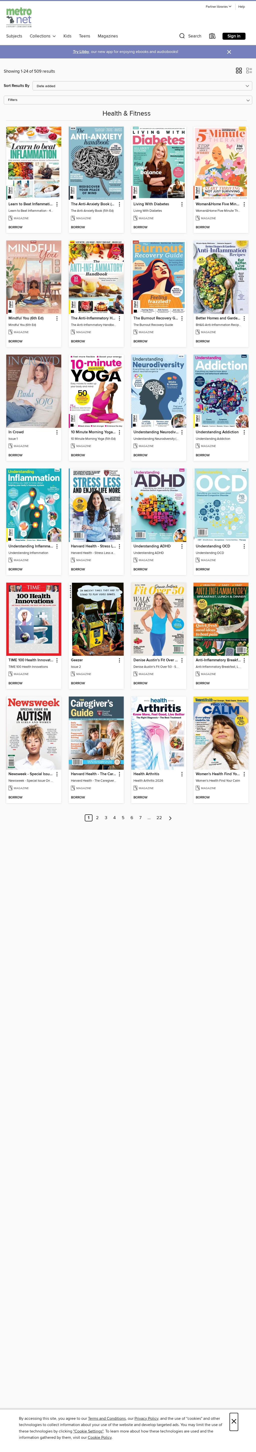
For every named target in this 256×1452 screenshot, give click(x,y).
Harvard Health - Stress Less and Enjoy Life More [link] (94, 546)
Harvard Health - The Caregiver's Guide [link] (94, 774)
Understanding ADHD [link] (152, 546)
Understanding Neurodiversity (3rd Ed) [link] (156, 432)
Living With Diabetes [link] (151, 204)
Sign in (234, 36)
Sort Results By (17, 85)
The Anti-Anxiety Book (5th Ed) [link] (94, 204)
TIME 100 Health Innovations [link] (31, 660)
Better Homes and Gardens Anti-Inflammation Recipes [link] (219, 318)
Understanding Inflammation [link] (31, 546)
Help (241, 7)
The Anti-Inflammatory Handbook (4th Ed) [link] (94, 318)
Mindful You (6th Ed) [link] (26, 318)
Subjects (14, 36)
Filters (13, 100)
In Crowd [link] (16, 432)
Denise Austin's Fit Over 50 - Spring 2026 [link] (156, 660)
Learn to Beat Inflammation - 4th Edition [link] (31, 204)
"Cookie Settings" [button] (88, 1431)
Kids (68, 36)
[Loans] (212, 37)
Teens (84, 36)
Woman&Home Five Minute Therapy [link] (219, 204)
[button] (219, 7)
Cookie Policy (100, 1437)
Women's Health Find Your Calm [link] (219, 774)
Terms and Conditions (107, 1418)
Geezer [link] (77, 660)
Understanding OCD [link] (213, 546)
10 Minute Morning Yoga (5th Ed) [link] (94, 432)
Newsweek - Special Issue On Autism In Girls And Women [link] (31, 774)
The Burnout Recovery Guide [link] (156, 318)
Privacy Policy (146, 1418)
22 (159, 818)
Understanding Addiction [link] (217, 432)
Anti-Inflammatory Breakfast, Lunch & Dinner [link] (219, 660)
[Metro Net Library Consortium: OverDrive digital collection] (19, 17)
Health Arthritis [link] (146, 774)
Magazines (108, 36)
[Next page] (170, 818)
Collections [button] (41, 36)
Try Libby (81, 51)
